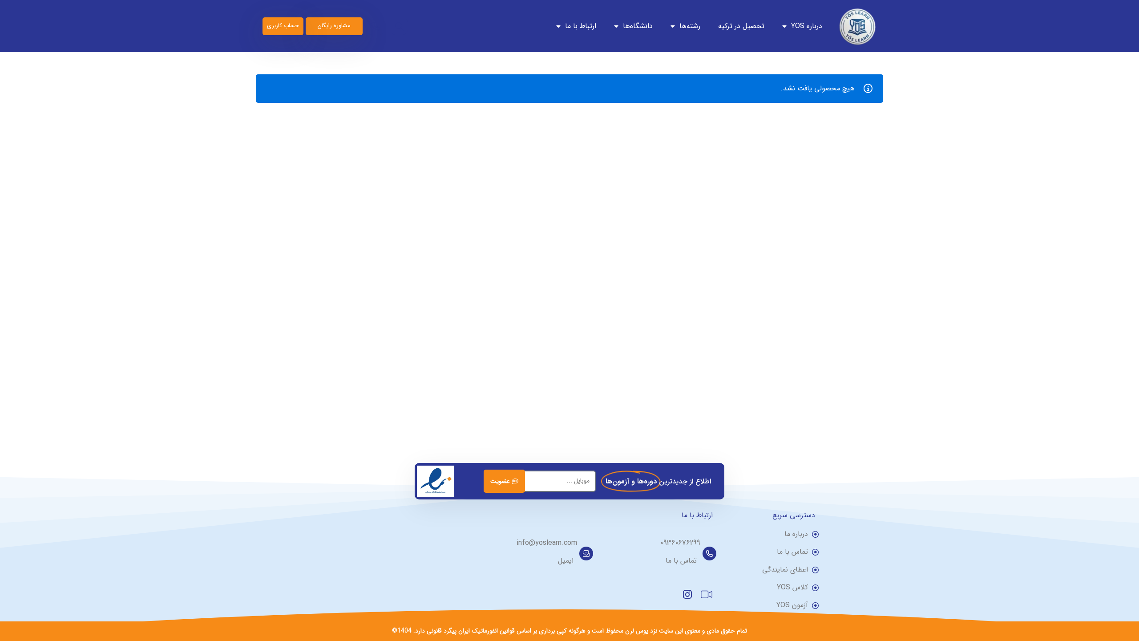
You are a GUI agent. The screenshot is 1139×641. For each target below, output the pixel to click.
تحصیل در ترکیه (741, 26)
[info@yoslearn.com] (586, 553)
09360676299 (680, 542)
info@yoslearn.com (547, 542)
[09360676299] (709, 553)
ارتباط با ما (580, 26)
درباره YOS (806, 26)
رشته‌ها (689, 26)
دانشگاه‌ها (638, 26)
